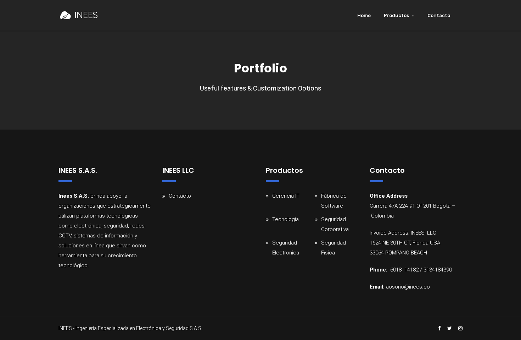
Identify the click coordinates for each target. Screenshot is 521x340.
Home (364, 15)
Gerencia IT (285, 196)
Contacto (438, 15)
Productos (396, 15)
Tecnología (285, 219)
